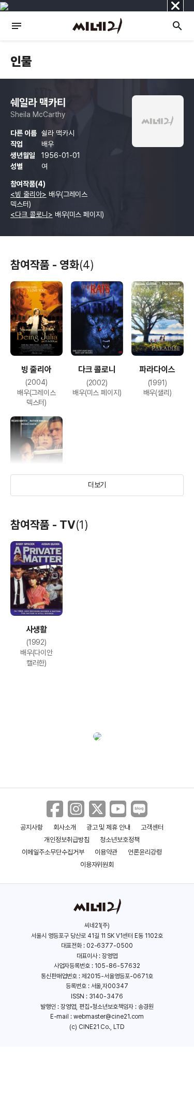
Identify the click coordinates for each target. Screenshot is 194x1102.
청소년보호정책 (120, 840)
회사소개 (64, 827)
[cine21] (97, 25)
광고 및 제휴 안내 (108, 827)
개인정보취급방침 (66, 840)
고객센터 (152, 827)
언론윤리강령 (145, 852)
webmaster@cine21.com (108, 1016)
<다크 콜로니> (31, 214)
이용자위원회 (97, 864)
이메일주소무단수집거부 (53, 852)
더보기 (97, 485)
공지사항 (31, 827)
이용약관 (106, 852)
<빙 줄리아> (28, 194)
